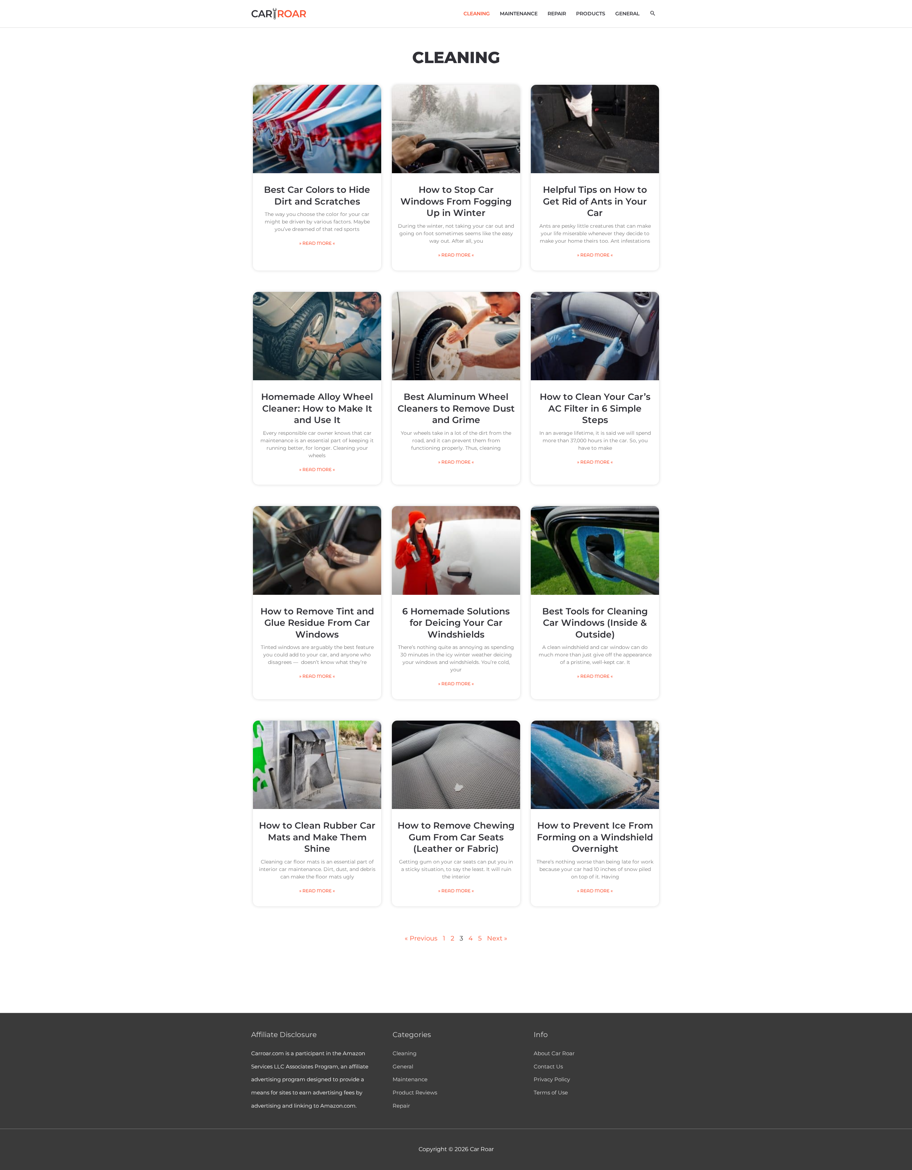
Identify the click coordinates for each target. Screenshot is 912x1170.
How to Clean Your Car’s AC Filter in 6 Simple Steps (595, 408)
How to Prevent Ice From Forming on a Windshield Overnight (595, 837)
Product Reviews (415, 1092)
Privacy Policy (552, 1079)
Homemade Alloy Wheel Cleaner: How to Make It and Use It (317, 408)
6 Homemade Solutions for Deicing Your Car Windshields (456, 623)
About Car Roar (554, 1053)
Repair (401, 1105)
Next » (497, 938)
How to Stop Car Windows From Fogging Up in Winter (456, 201)
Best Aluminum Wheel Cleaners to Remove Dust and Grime (456, 408)
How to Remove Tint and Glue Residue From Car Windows (317, 623)
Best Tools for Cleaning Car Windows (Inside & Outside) (595, 623)
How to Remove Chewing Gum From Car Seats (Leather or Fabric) (456, 837)
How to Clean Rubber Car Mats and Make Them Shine (317, 837)
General (403, 1066)
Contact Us (548, 1066)
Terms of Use (551, 1092)
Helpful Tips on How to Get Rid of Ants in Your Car (595, 201)
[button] (652, 13)
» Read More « (317, 243)
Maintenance (410, 1079)
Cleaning (404, 1053)
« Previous (421, 938)
